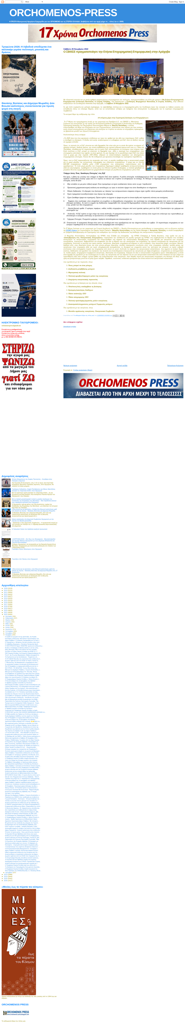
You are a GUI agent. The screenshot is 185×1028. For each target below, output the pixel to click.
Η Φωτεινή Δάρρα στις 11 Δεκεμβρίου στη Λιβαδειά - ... (21, 681)
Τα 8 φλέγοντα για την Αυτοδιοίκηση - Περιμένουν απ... (21, 657)
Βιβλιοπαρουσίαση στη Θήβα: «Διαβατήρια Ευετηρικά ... (21, 706)
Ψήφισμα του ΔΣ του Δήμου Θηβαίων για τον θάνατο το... (22, 725)
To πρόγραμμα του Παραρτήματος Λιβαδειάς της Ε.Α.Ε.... (22, 815)
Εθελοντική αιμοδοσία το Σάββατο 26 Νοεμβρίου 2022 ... (22, 738)
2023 (6, 874)
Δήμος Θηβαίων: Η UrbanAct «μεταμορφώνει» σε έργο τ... (22, 640)
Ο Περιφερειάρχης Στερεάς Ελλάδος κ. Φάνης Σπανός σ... (22, 817)
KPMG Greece (71, 230)
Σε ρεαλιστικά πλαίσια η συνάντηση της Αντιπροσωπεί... (22, 664)
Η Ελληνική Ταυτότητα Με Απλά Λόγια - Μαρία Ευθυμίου (22, 789)
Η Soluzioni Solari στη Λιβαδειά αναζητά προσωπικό (29, 529)
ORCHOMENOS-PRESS (63, 12)
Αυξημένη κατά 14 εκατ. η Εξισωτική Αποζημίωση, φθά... (22, 812)
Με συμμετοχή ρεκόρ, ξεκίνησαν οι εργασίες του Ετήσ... (22, 723)
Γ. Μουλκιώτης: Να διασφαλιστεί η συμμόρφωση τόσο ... (22, 662)
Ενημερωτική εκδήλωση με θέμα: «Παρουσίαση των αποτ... (23, 806)
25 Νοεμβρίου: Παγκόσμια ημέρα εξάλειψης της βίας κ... (22, 786)
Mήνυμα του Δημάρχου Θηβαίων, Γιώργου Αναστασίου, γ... (23, 795)
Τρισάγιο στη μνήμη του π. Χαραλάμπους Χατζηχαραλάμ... (22, 778)
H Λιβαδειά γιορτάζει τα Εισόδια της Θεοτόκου (18, 682)
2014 (6, 598)
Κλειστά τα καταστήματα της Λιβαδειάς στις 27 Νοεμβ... (21, 791)
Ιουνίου (7, 625)
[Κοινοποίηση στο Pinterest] (123, 315)
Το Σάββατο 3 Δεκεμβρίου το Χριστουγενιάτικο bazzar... (21, 762)
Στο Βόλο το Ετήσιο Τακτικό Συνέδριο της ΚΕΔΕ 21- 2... (21, 651)
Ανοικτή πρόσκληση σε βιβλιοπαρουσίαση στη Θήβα (21, 773)
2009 (6, 588)
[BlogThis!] (116, 315)
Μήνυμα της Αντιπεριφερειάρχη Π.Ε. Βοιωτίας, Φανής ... (22, 671)
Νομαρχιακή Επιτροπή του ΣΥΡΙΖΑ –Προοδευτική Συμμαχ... (23, 861)
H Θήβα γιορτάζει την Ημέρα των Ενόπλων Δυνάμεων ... (22, 714)
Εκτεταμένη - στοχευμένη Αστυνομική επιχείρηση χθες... (22, 845)
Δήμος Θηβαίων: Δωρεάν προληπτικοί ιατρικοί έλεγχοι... (22, 850)
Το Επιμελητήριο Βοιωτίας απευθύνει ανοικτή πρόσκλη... (22, 858)
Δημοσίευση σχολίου (69, 326)
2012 (6, 594)
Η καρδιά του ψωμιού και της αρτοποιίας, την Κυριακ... (21, 636)
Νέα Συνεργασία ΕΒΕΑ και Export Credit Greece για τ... (22, 705)
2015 (6, 600)
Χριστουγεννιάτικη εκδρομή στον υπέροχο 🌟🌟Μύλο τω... (23, 721)
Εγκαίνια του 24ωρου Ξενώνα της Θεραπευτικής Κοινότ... (22, 694)
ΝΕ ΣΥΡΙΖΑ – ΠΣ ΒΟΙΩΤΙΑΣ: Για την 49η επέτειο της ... (21, 668)
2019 (6, 608)
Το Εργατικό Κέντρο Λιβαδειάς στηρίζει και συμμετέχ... (21, 859)
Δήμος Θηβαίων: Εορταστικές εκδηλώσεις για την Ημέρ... (22, 753)
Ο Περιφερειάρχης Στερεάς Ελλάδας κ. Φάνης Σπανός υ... (22, 679)
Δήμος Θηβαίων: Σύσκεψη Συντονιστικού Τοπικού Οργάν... (23, 766)
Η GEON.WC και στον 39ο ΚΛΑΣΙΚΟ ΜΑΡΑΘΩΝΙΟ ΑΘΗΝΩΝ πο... (25, 712)
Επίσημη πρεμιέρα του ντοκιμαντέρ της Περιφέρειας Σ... (21, 749)
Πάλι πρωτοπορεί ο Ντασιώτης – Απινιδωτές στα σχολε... (22, 697)
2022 (6, 614)
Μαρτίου (8, 620)
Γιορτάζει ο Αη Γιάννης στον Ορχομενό (25, 559)
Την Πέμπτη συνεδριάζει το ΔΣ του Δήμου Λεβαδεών (20, 731)
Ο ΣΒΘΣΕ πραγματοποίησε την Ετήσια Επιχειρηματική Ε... (23, 804)
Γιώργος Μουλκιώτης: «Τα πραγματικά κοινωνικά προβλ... (22, 686)
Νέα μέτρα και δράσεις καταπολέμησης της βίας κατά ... (21, 813)
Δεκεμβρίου (9, 872)
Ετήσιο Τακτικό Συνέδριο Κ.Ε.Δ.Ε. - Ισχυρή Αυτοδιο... (21, 747)
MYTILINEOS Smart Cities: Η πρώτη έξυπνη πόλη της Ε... (23, 775)
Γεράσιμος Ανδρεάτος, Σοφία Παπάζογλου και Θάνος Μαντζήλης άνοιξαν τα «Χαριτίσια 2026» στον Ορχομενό (33, 490)
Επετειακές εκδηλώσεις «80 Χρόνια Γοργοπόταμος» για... (22, 638)
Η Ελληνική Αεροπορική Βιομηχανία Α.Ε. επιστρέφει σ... (22, 848)
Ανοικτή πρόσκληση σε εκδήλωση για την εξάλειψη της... (22, 802)
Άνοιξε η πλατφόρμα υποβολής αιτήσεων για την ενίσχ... (22, 648)
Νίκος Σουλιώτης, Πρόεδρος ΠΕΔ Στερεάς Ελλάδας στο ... (22, 743)
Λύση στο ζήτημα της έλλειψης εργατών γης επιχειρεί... (21, 760)
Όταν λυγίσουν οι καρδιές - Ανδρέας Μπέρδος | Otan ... (22, 826)
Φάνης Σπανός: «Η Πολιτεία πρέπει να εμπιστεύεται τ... (21, 788)
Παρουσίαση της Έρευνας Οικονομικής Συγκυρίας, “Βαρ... (22, 839)
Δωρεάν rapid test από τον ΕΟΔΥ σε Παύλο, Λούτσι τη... (22, 660)
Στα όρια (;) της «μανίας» (12, 793)
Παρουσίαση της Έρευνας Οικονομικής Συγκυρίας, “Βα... (22, 701)
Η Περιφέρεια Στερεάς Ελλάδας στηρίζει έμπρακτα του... (22, 758)
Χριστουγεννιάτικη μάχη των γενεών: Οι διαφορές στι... (21, 843)
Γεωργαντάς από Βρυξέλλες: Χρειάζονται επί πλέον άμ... (22, 727)
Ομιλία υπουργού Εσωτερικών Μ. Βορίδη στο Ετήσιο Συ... (22, 745)
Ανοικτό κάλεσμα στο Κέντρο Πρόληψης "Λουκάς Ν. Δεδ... (22, 837)
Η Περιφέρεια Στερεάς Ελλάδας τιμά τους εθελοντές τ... (21, 865)
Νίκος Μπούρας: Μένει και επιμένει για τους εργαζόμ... (21, 649)
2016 (6, 602)
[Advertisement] (124, 345)
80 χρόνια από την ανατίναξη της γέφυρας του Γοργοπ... (22, 823)
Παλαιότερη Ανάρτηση (175, 366)
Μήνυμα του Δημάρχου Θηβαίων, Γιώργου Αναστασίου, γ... (23, 670)
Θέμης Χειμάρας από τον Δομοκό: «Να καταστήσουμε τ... (22, 688)
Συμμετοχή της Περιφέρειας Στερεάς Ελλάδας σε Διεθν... (22, 710)
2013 (6, 596)
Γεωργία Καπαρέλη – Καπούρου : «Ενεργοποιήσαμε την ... (23, 799)
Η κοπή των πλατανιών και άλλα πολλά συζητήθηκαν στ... (23, 784)
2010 (6, 590)
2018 (6, 606)
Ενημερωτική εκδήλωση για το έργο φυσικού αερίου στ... (22, 734)
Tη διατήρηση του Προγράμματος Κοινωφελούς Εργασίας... (23, 867)
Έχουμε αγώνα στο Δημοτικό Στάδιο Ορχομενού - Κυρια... (22, 703)
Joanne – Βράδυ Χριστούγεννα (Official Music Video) (21, 819)
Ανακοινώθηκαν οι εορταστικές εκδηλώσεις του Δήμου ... (22, 854)
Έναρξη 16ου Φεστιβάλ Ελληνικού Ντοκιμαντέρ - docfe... (22, 756)
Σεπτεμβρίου (9, 631)
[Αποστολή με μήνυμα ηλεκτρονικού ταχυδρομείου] (114, 315)
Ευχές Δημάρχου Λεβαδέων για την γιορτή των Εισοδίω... (22, 716)
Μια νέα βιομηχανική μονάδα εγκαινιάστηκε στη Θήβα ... (22, 699)
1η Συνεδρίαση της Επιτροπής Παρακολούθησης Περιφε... (22, 675)
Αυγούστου (9, 629)
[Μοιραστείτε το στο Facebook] (121, 315)
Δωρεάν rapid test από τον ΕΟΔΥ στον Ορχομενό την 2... (22, 856)
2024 (6, 876)
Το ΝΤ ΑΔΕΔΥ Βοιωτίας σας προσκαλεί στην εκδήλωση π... (23, 659)
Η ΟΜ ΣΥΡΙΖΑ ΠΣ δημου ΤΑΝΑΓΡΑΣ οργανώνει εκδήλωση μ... (24, 646)
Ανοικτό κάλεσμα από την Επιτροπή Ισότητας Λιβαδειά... (22, 769)
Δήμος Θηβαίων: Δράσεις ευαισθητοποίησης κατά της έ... (22, 782)
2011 (6, 592)
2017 (6, 604)
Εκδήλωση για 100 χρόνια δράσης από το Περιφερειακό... (22, 835)
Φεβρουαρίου (9, 618)
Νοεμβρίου (8, 635)
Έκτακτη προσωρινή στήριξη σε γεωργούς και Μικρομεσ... (23, 751)
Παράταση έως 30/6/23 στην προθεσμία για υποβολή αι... (22, 797)
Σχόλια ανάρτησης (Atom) (82, 370)
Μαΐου (7, 623)
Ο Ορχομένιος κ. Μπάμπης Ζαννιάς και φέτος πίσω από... (22, 642)
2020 (6, 610)
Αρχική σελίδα (122, 366)
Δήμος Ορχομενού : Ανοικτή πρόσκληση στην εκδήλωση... (23, 830)
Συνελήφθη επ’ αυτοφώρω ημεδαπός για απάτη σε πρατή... (23, 695)
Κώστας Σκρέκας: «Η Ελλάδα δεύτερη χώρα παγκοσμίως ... (23, 690)
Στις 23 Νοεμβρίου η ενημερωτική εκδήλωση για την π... (22, 666)
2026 (6, 880)
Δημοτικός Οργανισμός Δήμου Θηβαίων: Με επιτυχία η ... (22, 821)
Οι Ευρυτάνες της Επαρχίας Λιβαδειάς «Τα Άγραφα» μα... (22, 741)
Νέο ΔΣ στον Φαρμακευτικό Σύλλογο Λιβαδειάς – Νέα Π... (22, 777)
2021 (6, 612)
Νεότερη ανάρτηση (70, 366)
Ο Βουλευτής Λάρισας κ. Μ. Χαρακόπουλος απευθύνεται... (22, 808)
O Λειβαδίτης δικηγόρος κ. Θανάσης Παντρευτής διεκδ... (22, 644)
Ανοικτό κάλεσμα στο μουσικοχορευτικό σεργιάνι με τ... (21, 863)
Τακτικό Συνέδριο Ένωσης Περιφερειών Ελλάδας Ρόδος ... (23, 767)
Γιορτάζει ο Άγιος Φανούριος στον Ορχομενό (27, 549)
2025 (6, 878)
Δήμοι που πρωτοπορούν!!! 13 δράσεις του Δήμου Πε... (21, 677)
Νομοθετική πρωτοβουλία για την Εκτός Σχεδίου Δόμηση (22, 729)
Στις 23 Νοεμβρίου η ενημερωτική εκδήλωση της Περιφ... (22, 717)
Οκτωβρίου (9, 633)
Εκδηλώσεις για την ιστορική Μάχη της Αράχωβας (20, 771)
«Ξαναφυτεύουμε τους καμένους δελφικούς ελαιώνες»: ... (22, 847)
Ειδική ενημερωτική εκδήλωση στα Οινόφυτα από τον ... (22, 852)
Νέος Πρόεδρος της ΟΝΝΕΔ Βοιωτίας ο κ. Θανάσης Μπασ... (23, 870)
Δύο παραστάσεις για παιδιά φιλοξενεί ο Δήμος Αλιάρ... (21, 810)
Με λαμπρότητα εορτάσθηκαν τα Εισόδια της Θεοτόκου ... (22, 764)
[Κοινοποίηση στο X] (118, 315)
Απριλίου (8, 622)
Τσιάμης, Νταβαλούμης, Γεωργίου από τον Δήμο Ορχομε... (22, 740)
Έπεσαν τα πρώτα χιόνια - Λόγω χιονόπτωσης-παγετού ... (23, 832)
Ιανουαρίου (8, 616)
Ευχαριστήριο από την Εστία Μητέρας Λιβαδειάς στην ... (21, 824)
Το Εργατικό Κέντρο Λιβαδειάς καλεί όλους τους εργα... (21, 834)
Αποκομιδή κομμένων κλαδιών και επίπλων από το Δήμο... (23, 828)
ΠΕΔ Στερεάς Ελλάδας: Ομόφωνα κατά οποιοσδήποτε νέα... (23, 684)
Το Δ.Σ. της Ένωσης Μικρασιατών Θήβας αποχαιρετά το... (22, 655)
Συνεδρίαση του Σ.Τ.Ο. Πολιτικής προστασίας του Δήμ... (22, 692)
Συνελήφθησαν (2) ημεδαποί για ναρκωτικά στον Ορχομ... (22, 673)
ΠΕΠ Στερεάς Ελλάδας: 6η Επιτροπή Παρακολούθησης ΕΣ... (23, 653)
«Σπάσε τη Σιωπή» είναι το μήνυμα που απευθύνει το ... (22, 800)
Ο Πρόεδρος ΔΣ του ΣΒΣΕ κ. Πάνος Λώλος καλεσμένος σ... (23, 736)
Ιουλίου (7, 627)
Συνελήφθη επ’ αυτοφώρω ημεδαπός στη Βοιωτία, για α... (22, 754)
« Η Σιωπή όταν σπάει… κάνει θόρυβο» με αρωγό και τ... (22, 732)
